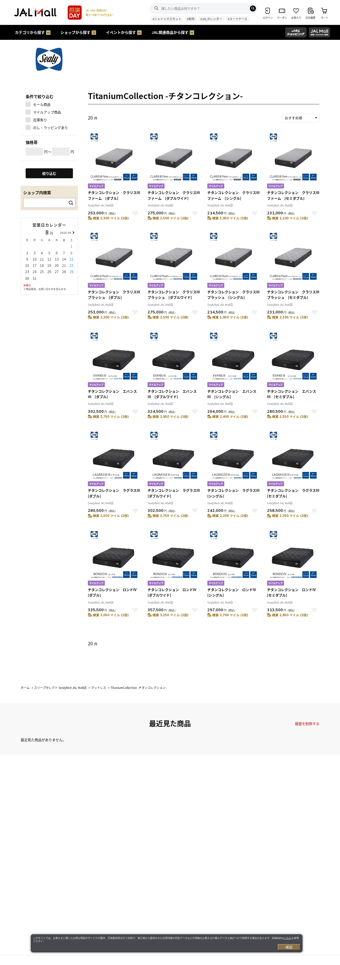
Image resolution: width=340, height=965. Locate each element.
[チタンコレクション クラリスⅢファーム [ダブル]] (114, 160)
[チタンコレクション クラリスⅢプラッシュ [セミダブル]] (293, 260)
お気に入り (135, 213)
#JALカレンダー (211, 19)
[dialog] (167, 943)
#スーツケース (237, 19)
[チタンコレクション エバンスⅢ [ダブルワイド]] (174, 359)
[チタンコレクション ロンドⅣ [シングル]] (233, 557)
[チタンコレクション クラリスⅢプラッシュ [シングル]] (233, 260)
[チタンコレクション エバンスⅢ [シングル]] (233, 359)
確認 (288, 947)
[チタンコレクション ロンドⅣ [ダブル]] (114, 557)
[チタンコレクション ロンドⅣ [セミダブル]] (293, 557)
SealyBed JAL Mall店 (100, 205)
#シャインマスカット (167, 19)
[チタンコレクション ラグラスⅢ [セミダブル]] (293, 458)
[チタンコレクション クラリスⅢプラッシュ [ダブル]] (114, 260)
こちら (287, 938)
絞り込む (49, 173)
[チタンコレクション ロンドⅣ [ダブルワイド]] (174, 557)
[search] (253, 8)
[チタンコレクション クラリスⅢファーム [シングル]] (233, 160)
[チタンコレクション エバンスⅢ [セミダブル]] (293, 359)
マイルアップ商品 (47, 112)
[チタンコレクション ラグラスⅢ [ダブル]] (114, 458)
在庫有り (40, 119)
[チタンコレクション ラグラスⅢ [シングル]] (233, 458)
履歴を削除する (307, 723)
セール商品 (42, 104)
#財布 (191, 19)
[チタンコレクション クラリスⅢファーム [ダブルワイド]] (174, 160)
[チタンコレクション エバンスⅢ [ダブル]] (114, 359)
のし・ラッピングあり (50, 127)
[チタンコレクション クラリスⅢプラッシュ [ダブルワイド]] (174, 260)
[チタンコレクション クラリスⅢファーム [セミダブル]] (293, 160)
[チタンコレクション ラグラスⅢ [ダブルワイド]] (174, 458)
